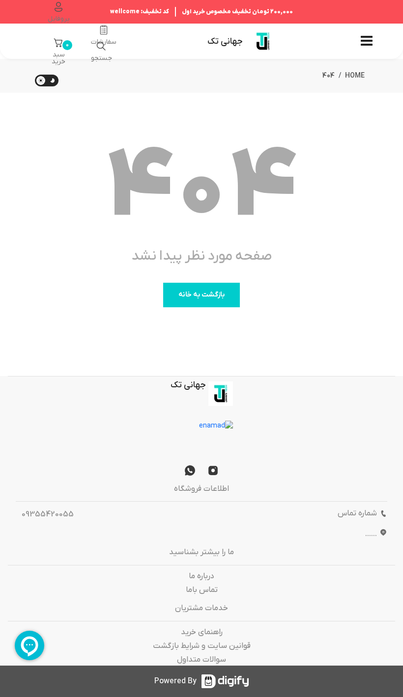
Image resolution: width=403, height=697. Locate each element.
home (355, 75)
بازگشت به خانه (201, 294)
